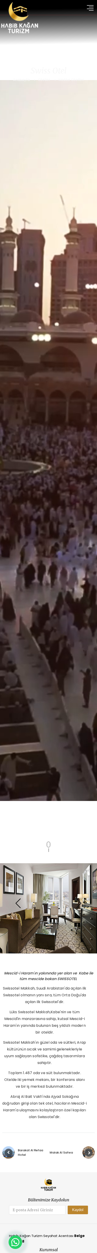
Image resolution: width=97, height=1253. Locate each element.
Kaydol (77, 1210)
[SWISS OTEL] (48, 908)
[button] (18, 903)
